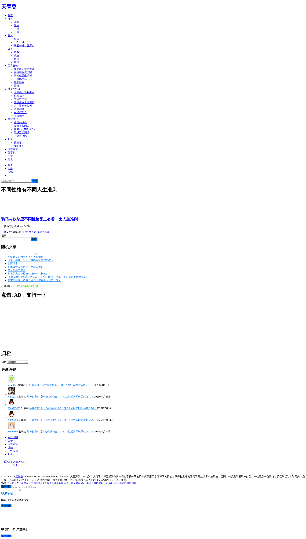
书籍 (16, 28)
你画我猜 (19, 95)
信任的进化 (20, 122)
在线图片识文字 (23, 72)
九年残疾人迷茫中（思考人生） (25, 267)
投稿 (10, 171)
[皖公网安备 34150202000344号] (19, 471)
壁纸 (16, 38)
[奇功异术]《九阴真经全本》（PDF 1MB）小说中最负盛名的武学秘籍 (47, 277)
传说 (16, 59)
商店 (10, 139)
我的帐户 (19, 146)
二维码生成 (20, 79)
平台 (26, 483)
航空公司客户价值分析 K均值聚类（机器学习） (34, 280)
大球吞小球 (20, 99)
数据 (61, 483)
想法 (16, 55)
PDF (105, 483)
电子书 (46, 483)
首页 (10, 15)
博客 (16, 52)
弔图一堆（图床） (24, 45)
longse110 (13, 396)
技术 (16, 62)
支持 (10, 156)
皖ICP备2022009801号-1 (15, 461)
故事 (86, 483)
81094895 (13, 431)
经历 (96, 483)
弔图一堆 (19, 42)
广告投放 (13, 450)
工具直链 (13, 65)
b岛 (82, 483)
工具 (16, 32)
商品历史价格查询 (24, 69)
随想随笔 (13, 149)
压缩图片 (19, 82)
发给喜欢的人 (21, 125)
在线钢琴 (19, 115)
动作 (56, 483)
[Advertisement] (97, 324)
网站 (16, 25)
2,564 (37, 232)
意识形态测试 (21, 132)
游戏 (16, 22)
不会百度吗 (20, 135)
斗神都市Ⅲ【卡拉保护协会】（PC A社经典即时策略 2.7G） (60, 385)
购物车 (18, 142)
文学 (31, 483)
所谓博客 (13, 263)
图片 (10, 35)
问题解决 (38, 483)
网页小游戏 (14, 89)
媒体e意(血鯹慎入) (24, 129)
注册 (10, 168)
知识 (66, 483)
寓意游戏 (13, 119)
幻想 (21, 483)
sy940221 (13, 385)
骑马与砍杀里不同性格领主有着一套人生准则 (39, 219)
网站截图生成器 (23, 75)
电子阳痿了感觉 (17, 270)
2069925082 (14, 408)
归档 (3, 362)
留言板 (11, 152)
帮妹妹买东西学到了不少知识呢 (25, 257)
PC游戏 (72, 483)
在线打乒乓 (20, 112)
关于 (10, 159)
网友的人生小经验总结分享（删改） (28, 273)
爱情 (51, 483)
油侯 (16, 85)
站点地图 (13, 437)
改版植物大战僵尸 (24, 102)
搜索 (35, 181)
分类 (10, 48)
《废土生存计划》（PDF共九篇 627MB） (31, 260)
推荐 (10, 18)
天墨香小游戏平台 (24, 92)
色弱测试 (19, 109)
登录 (10, 165)
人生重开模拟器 (23, 105)
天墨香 (9, 7)
